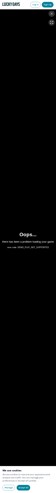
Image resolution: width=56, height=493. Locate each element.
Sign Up (48, 4)
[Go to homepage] (11, 4)
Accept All (23, 487)
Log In (35, 4)
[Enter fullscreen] (52, 22)
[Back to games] (52, 14)
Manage (9, 487)
